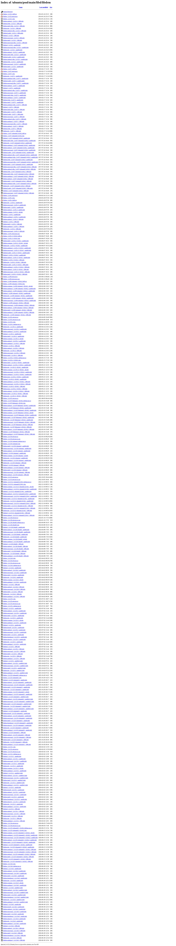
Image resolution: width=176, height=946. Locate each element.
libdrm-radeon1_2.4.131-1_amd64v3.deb (15, 775)
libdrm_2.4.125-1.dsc (9, 599)
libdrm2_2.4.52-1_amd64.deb (11, 45)
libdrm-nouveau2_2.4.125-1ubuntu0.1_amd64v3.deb (18, 701)
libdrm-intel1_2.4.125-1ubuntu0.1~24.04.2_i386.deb (18, 856)
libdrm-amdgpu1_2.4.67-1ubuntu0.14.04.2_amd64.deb (19, 145)
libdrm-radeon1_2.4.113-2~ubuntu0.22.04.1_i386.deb (18, 515)
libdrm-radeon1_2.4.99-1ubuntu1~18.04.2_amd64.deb (19, 291)
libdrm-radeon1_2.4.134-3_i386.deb (13, 928)
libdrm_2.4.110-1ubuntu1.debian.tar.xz (14, 441)
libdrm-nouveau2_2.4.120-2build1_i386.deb (16, 549)
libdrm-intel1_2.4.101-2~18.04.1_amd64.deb (16, 362)
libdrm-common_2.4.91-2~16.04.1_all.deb (15, 243)
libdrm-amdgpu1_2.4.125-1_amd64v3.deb (15, 673)
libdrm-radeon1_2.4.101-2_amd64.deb (14, 341)
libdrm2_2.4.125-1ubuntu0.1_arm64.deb (15, 711)
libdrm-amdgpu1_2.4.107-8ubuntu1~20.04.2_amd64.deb (19, 410)
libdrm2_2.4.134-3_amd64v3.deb (13, 888)
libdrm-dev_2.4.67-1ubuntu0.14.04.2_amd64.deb (17, 143)
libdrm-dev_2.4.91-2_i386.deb (12, 229)
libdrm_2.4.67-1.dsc (9, 74)
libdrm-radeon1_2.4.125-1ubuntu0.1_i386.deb (16, 735)
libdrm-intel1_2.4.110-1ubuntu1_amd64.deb (16, 446)
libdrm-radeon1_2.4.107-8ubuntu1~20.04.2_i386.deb (18, 429)
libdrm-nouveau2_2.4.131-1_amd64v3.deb (15, 778)
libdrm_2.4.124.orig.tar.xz (10, 561)
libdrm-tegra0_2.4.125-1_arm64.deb (13, 627)
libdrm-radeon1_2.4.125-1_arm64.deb (14, 630)
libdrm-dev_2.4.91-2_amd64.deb (12, 202)
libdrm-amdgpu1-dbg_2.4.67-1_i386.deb (15, 105)
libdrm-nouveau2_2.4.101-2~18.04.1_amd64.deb (17, 372)
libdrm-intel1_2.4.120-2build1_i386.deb (14, 551)
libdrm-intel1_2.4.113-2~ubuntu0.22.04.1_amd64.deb (18, 498)
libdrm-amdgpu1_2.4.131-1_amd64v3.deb (15, 785)
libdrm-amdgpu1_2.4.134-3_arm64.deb (14, 923)
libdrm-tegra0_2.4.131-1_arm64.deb (13, 790)
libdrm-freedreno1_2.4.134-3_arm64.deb (15, 916)
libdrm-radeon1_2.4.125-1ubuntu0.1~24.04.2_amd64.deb (20, 840)
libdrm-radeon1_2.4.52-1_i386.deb (13, 21)
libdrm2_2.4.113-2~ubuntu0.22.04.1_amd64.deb (17, 491)
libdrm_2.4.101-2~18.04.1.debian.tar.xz (14, 358)
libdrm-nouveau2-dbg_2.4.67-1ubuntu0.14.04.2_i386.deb (20, 167)
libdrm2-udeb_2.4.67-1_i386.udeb (13, 114)
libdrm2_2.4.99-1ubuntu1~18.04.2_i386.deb (16, 303)
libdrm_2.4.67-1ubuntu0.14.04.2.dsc (13, 136)
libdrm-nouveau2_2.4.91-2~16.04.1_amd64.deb (17, 250)
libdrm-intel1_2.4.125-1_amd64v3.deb (14, 668)
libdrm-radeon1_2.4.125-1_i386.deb (13, 649)
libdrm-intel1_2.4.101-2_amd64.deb (13, 336)
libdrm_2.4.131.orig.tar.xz (10, 749)
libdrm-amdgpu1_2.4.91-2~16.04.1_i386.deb (16, 267)
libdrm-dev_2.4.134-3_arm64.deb (13, 921)
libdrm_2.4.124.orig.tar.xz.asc (11, 563)
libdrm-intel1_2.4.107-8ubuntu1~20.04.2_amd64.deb (18, 417)
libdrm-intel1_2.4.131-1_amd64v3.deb (14, 780)
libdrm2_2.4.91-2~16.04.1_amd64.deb (14, 255)
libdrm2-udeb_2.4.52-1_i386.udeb (13, 33)
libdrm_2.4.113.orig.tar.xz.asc (11, 479)
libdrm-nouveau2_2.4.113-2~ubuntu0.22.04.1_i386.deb (19, 503)
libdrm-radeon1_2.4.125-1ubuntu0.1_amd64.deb (17, 682)
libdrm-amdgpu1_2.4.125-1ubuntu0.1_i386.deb (17, 744)
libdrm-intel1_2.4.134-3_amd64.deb (13, 876)
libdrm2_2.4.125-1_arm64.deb (12, 625)
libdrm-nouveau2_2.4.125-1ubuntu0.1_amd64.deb (17, 685)
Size (51, 7)
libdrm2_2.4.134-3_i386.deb (11, 926)
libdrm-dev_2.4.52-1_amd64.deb (12, 50)
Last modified (43, 7)
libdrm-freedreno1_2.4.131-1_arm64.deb (15, 799)
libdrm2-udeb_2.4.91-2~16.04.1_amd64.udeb (16, 253)
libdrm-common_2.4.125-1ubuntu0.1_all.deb (16, 692)
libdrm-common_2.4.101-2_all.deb (13, 339)
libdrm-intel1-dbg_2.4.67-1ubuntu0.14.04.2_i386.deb (18, 174)
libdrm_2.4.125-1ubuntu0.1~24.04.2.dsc (15, 830)
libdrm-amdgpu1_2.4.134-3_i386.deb (14, 940)
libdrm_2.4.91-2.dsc (9, 198)
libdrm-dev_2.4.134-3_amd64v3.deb (13, 899)
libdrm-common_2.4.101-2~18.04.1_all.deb (16, 370)
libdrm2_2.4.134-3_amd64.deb (12, 868)
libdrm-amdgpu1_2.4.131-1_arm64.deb (14, 806)
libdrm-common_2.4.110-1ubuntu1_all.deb (15, 455)
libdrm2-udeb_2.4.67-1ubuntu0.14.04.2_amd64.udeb (18, 152)
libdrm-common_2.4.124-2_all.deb (13, 580)
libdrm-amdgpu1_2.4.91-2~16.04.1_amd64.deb (17, 248)
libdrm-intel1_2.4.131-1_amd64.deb (13, 763)
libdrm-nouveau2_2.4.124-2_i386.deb (14, 589)
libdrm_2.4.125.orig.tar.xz (10, 601)
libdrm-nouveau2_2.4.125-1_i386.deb (14, 651)
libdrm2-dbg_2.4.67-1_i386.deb (12, 128)
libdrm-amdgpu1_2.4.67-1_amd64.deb (14, 97)
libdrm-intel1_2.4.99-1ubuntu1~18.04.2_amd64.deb (18, 298)
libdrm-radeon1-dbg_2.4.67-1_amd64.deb (15, 90)
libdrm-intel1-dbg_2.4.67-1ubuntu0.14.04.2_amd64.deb (19, 140)
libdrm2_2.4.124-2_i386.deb (11, 584)
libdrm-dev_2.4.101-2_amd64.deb (13, 327)
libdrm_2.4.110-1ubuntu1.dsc (11, 444)
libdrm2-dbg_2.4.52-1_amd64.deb (13, 62)
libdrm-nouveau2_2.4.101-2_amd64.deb (15, 329)
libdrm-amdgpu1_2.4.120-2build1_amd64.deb (16, 541)
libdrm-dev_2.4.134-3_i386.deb (12, 938)
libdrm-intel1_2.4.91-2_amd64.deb (13, 207)
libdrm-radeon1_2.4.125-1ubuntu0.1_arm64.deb (17, 716)
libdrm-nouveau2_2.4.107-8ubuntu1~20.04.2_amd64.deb (20, 415)
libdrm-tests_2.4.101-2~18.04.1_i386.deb (15, 389)
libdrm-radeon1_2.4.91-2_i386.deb (13, 219)
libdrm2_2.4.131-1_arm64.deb (12, 787)
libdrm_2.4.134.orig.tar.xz (10, 823)
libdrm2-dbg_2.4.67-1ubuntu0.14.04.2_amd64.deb (18, 159)
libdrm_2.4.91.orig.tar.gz (10, 195)
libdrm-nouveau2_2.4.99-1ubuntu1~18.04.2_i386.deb (18, 305)
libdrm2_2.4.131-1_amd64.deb (12, 756)
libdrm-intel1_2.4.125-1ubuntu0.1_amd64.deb (16, 687)
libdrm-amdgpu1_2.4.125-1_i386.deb (14, 658)
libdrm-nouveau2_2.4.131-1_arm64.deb (14, 794)
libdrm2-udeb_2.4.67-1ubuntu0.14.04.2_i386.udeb (18, 188)
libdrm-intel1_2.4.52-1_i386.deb (12, 40)
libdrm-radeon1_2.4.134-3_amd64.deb (14, 871)
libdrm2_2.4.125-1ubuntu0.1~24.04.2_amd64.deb (17, 845)
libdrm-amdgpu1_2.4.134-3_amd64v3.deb (15, 902)
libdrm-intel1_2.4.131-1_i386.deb (13, 816)
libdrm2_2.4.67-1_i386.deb (11, 107)
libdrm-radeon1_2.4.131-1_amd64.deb (14, 759)
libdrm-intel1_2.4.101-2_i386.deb (13, 355)
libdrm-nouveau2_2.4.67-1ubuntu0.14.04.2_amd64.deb (19, 150)
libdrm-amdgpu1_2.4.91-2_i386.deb (13, 226)
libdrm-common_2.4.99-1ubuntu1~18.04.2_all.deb (18, 286)
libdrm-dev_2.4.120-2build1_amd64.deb (15, 537)
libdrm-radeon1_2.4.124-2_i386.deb (13, 587)
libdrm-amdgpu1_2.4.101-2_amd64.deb (14, 331)
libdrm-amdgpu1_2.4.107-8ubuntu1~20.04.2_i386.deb (19, 434)
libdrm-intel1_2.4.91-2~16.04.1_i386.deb (15, 274)
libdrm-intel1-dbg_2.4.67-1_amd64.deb (14, 95)
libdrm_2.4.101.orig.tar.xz (10, 317)
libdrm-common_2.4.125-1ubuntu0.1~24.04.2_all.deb (18, 833)
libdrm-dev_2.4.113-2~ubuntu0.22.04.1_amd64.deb (18, 501)
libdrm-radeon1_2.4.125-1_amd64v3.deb (15, 663)
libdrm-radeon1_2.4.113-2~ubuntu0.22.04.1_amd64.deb (19, 494)
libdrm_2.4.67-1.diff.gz (10, 69)
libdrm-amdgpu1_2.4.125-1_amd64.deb (14, 623)
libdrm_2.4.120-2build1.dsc (11, 525)
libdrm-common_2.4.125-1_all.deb (13, 620)
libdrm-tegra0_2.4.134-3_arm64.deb (13, 907)
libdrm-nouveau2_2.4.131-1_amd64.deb (15, 761)
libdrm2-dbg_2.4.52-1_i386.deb (12, 23)
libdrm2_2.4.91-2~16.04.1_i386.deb (13, 260)
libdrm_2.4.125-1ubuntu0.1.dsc (12, 677)
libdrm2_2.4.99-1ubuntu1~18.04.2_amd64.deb (16, 293)
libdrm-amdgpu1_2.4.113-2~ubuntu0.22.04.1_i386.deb (19, 508)
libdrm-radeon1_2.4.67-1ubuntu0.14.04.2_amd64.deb (18, 148)
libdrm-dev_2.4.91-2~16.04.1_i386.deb (14, 262)
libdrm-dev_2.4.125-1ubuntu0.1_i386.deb (15, 742)
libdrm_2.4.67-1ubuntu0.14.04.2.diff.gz (14, 133)
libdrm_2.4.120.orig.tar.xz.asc (11, 520)
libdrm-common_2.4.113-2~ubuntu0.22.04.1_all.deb (18, 487)
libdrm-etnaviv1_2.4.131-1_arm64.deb (14, 802)
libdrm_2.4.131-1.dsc (9, 747)
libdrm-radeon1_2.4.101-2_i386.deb (13, 348)
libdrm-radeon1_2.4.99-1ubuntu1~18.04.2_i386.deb (18, 307)
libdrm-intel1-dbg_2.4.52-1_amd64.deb (14, 54)
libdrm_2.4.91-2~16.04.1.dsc (11, 238)
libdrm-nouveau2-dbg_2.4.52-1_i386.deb (15, 43)
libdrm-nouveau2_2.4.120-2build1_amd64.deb (16, 532)
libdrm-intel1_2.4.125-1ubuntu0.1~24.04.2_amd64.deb (19, 842)
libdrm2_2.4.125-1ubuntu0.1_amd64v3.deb (16, 697)
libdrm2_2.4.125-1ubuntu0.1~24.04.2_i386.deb (17, 859)
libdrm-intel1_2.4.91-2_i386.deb (12, 224)
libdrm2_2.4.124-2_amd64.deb (12, 568)
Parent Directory (8, 11)
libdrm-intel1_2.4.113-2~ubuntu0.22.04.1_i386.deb (18, 506)
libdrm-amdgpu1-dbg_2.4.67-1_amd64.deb (15, 78)
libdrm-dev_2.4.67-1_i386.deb (12, 131)
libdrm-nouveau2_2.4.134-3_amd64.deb (15, 873)
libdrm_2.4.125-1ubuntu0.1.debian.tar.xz (15, 675)
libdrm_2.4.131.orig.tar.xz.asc (11, 751)
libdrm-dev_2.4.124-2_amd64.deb (13, 577)
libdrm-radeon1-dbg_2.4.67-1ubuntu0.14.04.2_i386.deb (19, 169)
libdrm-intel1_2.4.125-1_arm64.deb (13, 635)
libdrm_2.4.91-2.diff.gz (10, 200)
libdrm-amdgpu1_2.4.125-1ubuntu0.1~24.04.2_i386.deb (19, 849)
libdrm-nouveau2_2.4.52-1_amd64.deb (14, 64)
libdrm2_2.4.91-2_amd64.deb (11, 214)
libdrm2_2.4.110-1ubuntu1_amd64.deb (14, 453)
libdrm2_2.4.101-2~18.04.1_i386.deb (14, 386)
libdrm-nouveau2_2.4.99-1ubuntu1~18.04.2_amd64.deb (19, 300)
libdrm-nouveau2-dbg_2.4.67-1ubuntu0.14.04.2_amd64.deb (20, 162)
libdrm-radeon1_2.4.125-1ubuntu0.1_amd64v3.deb (18, 699)
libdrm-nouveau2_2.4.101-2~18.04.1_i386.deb (16, 384)
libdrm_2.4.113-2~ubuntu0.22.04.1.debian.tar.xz (17, 482)
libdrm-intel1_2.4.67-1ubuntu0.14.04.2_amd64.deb (18, 164)
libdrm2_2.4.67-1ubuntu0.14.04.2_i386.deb (16, 191)
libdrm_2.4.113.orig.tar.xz (10, 477)
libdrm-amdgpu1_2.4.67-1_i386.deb (13, 121)
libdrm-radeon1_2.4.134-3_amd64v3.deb (15, 890)
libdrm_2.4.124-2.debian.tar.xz (12, 565)
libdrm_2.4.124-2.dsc (9, 558)
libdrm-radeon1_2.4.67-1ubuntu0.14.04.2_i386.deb (18, 179)
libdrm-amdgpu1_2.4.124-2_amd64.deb (14, 582)
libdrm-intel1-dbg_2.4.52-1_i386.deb (14, 26)
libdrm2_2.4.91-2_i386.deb (11, 222)
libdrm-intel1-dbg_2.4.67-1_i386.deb (14, 109)
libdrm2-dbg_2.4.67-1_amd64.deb (13, 100)
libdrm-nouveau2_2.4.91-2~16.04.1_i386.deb (16, 272)
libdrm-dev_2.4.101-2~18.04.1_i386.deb (15, 396)
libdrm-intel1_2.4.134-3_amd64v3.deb (14, 895)
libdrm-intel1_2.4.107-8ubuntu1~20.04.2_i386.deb (18, 424)
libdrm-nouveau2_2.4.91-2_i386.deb (13, 231)
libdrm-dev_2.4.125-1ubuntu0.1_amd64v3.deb (16, 706)
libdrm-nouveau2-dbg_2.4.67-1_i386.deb (15, 124)
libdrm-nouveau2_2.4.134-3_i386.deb (14, 930)
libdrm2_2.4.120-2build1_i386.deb (13, 544)
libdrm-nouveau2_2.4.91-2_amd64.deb (14, 205)
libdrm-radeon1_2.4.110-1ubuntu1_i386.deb (16, 475)
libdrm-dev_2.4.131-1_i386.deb (12, 818)
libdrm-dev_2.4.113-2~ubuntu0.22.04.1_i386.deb (17, 510)
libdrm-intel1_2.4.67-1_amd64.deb (13, 102)
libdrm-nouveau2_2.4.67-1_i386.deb (13, 117)
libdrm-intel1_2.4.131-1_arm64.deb (13, 797)
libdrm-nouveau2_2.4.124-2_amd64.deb (15, 572)
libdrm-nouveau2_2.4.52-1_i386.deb (13, 38)
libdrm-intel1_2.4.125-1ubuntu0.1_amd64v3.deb (17, 704)
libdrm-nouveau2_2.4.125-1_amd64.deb (15, 613)
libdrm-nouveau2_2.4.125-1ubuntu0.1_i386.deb (17, 737)
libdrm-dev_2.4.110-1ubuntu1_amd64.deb (15, 458)
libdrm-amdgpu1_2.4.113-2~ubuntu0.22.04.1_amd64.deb (20, 489)
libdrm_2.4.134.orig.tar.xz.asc (11, 825)
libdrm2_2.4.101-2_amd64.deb (12, 334)
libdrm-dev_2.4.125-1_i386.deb (12, 656)
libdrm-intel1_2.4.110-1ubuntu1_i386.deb (15, 470)
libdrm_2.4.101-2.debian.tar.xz (12, 324)
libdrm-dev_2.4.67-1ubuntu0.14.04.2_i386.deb (16, 186)
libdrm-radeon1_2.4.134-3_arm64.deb (14, 909)
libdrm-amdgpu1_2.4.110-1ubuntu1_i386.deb (16, 467)
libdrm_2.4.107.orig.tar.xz (10, 398)
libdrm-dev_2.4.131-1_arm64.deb (13, 804)
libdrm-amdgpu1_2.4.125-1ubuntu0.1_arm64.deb (17, 730)
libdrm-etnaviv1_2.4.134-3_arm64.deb (14, 919)
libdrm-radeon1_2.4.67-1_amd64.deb (14, 85)
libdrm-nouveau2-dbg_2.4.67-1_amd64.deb (16, 83)
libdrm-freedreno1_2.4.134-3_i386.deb (14, 935)
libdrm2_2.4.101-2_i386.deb (11, 346)
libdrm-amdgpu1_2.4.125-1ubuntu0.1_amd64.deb (17, 694)
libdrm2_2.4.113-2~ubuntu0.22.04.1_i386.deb (16, 513)
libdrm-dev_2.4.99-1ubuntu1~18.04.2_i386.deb (17, 315)
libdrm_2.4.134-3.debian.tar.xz (12, 866)
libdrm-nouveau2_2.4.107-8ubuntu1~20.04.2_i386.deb (19, 422)
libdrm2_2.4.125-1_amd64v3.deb (13, 661)
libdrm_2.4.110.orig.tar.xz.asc (11, 439)
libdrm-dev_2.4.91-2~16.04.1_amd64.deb (15, 245)
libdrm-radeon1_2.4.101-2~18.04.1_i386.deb (16, 391)
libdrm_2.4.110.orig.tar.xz (10, 436)
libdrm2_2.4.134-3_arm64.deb (12, 904)
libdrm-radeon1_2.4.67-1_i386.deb (13, 126)
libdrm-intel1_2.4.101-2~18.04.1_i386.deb (15, 393)
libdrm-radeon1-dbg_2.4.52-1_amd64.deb (15, 59)
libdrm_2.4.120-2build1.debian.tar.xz (14, 522)
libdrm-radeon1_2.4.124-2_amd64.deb (14, 570)
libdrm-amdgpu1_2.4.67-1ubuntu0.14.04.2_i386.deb (18, 176)
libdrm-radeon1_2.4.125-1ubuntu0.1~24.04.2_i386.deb (19, 854)
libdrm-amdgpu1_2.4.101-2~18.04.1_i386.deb (16, 381)
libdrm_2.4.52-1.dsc (9, 19)
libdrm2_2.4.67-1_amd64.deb (11, 88)
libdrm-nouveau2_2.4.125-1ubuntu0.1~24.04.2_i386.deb (19, 852)
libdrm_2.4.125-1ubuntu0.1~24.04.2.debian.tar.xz (17, 828)
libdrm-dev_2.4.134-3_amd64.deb (13, 880)
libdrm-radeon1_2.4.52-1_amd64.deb (14, 52)
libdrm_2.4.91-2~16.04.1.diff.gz (12, 236)
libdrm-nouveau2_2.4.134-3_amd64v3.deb (15, 892)
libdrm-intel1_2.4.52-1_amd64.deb (13, 66)
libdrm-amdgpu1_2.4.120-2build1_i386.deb (16, 556)
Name (20, 7)
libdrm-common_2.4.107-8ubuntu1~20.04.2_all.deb (18, 413)
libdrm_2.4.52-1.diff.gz (10, 14)
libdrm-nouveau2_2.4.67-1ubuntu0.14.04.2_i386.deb (18, 193)
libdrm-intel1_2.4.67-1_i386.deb (12, 112)
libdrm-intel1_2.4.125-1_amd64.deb (13, 615)
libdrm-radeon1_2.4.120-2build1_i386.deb (15, 546)
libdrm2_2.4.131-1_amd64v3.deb (13, 773)
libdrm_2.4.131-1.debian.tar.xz (12, 754)
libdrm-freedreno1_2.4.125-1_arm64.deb (15, 637)
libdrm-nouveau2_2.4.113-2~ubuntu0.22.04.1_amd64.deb (20, 496)
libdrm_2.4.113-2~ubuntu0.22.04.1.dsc (14, 484)
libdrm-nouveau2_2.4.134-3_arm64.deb (14, 911)
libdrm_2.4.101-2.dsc (9, 322)
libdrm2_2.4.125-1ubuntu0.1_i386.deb (14, 732)
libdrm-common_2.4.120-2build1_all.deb (15, 539)
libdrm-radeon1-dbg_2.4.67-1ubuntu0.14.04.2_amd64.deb (20, 155)
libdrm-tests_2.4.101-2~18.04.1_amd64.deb (16, 377)
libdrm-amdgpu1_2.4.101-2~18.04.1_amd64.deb (17, 374)
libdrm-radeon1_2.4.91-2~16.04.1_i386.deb (16, 269)
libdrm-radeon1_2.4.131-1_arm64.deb (14, 792)
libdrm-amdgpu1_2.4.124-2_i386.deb (14, 596)
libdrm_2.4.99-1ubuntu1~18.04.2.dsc (14, 284)
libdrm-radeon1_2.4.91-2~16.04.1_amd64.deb (16, 257)
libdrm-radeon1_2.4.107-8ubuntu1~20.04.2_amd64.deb (19, 405)
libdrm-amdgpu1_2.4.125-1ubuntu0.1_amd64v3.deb (18, 709)
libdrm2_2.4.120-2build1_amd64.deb (14, 527)
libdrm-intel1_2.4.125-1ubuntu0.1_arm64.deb (16, 720)
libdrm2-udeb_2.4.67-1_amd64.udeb (13, 81)
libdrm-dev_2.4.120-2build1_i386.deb (14, 553)
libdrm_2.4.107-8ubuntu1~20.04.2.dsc (14, 403)
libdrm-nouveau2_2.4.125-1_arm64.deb (14, 632)
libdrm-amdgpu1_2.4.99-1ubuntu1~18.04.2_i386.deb (18, 312)
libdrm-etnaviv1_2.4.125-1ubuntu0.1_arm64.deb (17, 725)
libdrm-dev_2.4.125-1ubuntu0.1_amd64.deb (16, 689)
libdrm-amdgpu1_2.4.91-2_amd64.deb (14, 217)
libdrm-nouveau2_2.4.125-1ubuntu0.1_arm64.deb (17, 718)
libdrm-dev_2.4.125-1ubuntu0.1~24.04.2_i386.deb (18, 861)
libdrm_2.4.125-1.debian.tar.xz (12, 606)
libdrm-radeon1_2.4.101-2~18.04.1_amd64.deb (17, 365)
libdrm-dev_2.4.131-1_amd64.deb (13, 766)
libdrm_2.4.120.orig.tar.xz (10, 518)
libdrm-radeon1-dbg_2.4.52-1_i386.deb (14, 31)
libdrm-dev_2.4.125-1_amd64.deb (13, 618)
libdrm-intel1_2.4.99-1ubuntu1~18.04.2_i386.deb (17, 310)
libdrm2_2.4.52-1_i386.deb (11, 35)
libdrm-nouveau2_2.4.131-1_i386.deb (14, 814)
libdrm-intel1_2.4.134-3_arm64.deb (13, 914)
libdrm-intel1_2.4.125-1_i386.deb (13, 654)
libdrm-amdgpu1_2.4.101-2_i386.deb (14, 343)
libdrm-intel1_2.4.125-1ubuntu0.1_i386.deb (16, 740)
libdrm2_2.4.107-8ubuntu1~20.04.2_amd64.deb (17, 408)
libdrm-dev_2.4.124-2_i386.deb (12, 594)
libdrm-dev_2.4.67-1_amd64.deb (12, 76)
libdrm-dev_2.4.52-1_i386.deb (12, 28)
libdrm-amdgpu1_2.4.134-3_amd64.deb (14, 885)
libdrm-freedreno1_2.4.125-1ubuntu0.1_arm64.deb (18, 723)
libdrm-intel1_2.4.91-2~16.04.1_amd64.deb (16, 241)
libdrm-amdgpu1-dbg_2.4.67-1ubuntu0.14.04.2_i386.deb (19, 183)
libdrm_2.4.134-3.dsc (9, 864)
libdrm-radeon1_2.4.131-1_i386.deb (13, 811)
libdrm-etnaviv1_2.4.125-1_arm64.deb (14, 639)
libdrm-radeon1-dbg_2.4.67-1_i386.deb (14, 119)
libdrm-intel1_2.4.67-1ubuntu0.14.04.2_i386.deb (17, 181)
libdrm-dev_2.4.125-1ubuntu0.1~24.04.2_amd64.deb (18, 847)
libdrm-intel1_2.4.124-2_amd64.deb (13, 575)
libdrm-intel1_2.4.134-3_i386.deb (13, 933)
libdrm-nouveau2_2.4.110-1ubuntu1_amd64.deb (17, 448)
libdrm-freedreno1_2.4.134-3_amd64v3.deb (16, 897)
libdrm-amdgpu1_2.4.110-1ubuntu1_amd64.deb (17, 460)
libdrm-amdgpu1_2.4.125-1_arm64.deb (14, 644)
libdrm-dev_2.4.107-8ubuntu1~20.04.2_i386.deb (17, 427)
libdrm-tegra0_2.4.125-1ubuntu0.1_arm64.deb (16, 713)
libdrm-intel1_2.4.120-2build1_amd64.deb (15, 534)
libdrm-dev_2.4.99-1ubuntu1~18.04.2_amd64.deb (17, 296)
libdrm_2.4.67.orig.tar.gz (10, 71)
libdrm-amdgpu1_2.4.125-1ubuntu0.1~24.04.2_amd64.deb (20, 835)
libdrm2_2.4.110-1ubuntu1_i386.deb (13, 465)
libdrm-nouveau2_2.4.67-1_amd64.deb (14, 93)
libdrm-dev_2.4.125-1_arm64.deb (13, 642)
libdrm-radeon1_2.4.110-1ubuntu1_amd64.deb (16, 451)
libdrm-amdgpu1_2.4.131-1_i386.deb (14, 821)
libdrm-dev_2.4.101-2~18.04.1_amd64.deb (15, 367)
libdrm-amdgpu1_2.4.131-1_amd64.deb (14, 771)
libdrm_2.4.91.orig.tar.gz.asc (11, 233)
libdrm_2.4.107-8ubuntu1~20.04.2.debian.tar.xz (17, 401)
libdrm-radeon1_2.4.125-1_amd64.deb (14, 611)
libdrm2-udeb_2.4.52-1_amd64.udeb (13, 57)
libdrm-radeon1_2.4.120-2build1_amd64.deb (16, 529)
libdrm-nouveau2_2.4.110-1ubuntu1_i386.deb (16, 472)
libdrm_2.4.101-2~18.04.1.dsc (12, 360)
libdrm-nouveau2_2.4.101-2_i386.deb (14, 353)
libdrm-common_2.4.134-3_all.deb (13, 883)
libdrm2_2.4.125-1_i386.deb (11, 646)
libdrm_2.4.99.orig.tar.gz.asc (11, 279)
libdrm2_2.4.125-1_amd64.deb (12, 608)
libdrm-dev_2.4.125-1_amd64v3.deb (13, 670)
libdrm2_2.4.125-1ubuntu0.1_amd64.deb (15, 680)
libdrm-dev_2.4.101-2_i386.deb (12, 350)
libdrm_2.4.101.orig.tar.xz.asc (11, 319)
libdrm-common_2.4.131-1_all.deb (13, 768)
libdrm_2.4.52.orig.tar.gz (10, 16)
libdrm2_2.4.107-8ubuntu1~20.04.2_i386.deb (16, 432)
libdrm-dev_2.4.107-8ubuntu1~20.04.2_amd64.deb (18, 420)
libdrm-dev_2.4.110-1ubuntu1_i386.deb (14, 463)
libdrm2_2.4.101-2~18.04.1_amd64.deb (14, 379)
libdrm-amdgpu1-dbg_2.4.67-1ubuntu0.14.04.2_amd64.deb (20, 157)
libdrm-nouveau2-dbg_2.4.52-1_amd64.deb (16, 47)
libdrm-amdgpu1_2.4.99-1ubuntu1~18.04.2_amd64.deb (19, 288)
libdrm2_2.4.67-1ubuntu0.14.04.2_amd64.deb (16, 138)
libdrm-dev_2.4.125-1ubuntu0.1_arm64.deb (16, 728)
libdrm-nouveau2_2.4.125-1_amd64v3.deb (15, 666)
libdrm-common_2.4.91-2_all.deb (13, 212)
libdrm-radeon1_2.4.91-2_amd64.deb (14, 210)
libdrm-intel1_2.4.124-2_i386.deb (13, 592)
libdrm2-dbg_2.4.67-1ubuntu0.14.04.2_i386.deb (17, 171)
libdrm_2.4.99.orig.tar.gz (10, 276)
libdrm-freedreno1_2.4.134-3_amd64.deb (15, 878)
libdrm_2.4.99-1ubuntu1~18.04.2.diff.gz (15, 281)
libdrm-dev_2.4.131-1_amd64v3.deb (13, 782)
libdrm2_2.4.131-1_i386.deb (11, 809)
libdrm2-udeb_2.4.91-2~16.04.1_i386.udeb (15, 265)
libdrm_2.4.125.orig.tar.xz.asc (11, 603)
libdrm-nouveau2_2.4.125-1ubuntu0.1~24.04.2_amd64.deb (20, 837)
